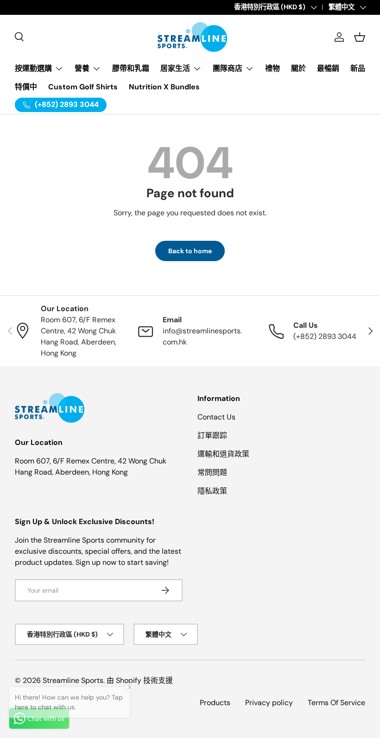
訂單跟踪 (212, 435)
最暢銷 (328, 68)
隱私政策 (212, 491)
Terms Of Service (336, 702)
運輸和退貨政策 (223, 454)
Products (215, 702)
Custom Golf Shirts (83, 87)
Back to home (190, 251)
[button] (359, 37)
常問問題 (212, 472)
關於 (298, 68)
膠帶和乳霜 (130, 68)
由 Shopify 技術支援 (140, 680)
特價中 (26, 87)
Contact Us (216, 417)
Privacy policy (269, 702)
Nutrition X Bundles (164, 87)
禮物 (272, 68)
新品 (357, 68)
